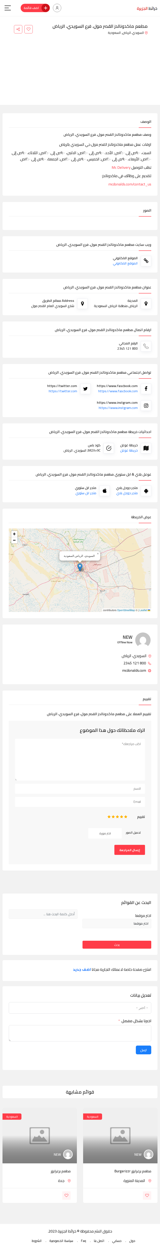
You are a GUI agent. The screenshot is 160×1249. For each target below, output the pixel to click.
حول (132, 1241)
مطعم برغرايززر (61, 1171)
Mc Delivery (121, 167)
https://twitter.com (63, 391)
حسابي (116, 1241)
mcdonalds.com (134, 670)
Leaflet (143, 610)
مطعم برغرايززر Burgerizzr (132, 1171)
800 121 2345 (135, 663)
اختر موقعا (143, 916)
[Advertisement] (80, 67)
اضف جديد (82, 969)
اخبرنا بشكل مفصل (136, 1021)
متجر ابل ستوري (85, 493)
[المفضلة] (28, 29)
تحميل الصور (133, 832)
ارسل (143, 1050)
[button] (79, 567)
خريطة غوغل (129, 450)
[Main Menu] (7, 8)
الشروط (37, 1241)
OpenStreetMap (126, 610)
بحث (117, 945)
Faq (83, 1241)
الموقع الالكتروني (125, 263)
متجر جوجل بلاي (127, 493)
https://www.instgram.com (118, 408)
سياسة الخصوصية (61, 1241)
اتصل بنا (99, 1241)
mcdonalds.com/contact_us (129, 184)
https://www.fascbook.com (118, 391)
